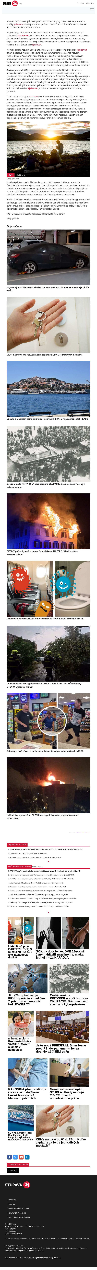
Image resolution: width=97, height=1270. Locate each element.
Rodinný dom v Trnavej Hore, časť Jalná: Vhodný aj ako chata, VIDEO (35, 857)
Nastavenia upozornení (19, 1217)
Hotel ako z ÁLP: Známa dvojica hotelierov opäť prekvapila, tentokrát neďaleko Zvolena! (46, 849)
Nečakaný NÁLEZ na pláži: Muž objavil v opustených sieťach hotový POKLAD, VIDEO (41, 903)
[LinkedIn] (27, 1157)
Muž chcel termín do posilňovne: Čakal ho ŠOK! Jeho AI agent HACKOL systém (39, 895)
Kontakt (13, 1199)
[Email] (21, 1157)
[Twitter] (15, 1157)
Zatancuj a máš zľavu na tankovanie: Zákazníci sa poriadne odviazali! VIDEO (38, 887)
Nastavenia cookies (17, 1213)
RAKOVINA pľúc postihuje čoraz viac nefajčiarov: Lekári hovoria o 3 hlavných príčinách (45, 871)
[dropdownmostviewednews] (48, 862)
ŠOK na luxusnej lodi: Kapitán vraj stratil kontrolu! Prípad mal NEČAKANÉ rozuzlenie (41, 891)
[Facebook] (9, 1157)
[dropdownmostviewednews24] (48, 912)
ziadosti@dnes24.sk (82, 1238)
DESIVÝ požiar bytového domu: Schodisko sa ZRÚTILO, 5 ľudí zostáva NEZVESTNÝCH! (41, 879)
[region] (21, 4)
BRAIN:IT (57, 1257)
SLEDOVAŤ (13, 1170)
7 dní (34, 866)
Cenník (12, 1204)
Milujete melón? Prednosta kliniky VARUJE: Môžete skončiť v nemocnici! (36, 883)
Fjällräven (18, 24)
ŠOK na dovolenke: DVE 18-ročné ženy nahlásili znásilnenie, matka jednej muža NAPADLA (43, 898)
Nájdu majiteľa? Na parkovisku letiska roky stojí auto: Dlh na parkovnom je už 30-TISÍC (42, 875)
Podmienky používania (19, 1208)
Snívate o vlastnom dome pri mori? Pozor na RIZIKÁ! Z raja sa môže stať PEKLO (39, 906)
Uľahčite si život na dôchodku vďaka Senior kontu (28, 853)
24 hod (40, 866)
